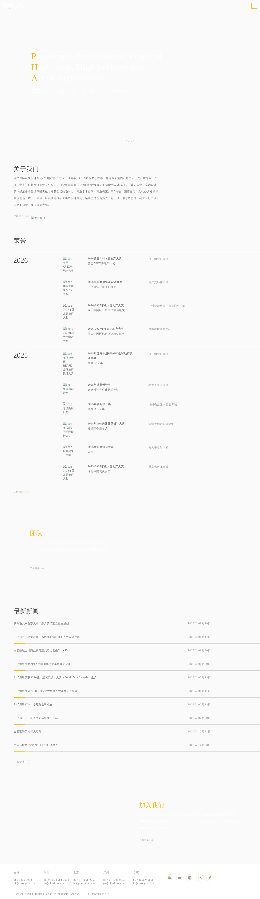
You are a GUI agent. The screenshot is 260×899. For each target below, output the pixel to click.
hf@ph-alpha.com (144, 883)
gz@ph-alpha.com (114, 883)
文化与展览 (118, 91)
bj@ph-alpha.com (84, 883)
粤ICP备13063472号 (98, 893)
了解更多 (19, 216)
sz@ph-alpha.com (54, 883)
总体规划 (65, 91)
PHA (15, 6)
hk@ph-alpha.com (25, 883)
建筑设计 (40, 91)
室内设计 (90, 91)
